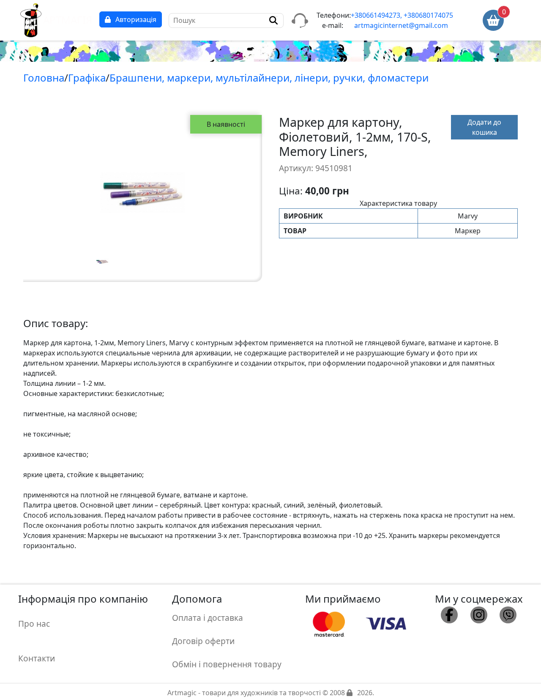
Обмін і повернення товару (226, 664)
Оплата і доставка (207, 617)
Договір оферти (203, 641)
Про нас (34, 623)
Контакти (36, 658)
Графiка (87, 78)
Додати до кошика (484, 127)
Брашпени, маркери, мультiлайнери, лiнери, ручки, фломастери (269, 78)
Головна (43, 78)
